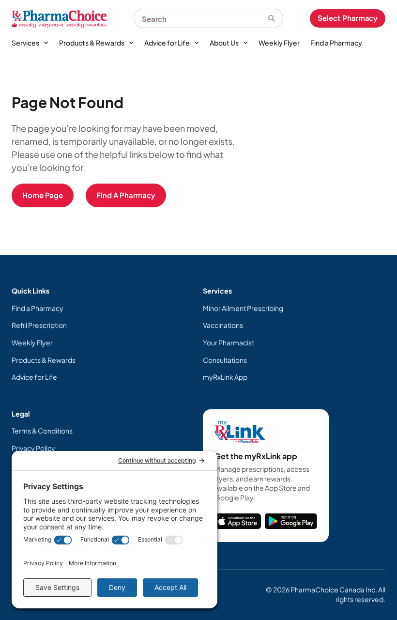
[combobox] (201, 18)
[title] (237, 521)
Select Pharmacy (348, 18)
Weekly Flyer (279, 42)
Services (25, 42)
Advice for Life (167, 42)
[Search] (275, 18)
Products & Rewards (91, 42)
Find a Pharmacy (336, 42)
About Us (224, 42)
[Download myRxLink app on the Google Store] (291, 521)
